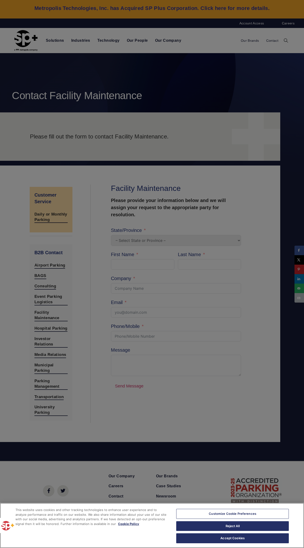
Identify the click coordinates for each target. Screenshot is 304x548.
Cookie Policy (128, 524)
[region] (152, 525)
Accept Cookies (232, 538)
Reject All (233, 526)
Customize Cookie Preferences (232, 514)
